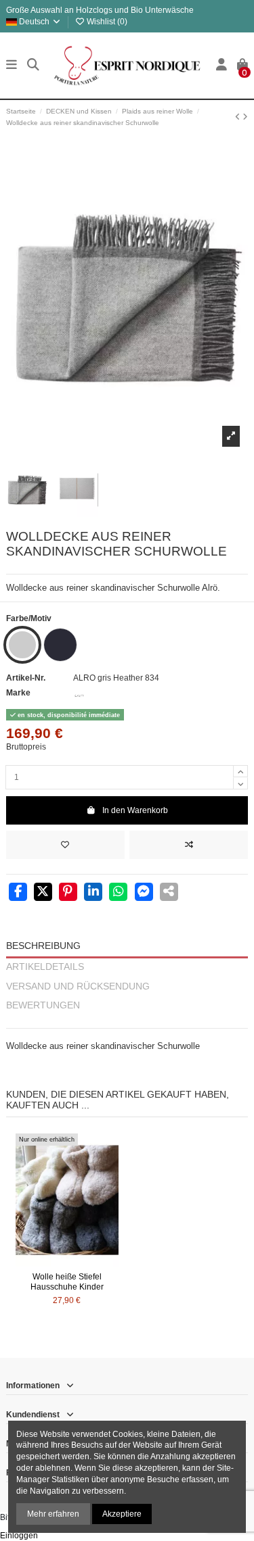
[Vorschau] (83, 1262)
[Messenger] (144, 893)
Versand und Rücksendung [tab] (78, 986)
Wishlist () (106, 21)
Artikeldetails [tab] (45, 967)
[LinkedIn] (93, 893)
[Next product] (245, 117)
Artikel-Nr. (25, 678)
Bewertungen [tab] (43, 1005)
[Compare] (66, 1262)
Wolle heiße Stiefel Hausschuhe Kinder (67, 1281)
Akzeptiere (122, 1514)
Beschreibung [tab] (43, 946)
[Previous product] (238, 117)
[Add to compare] (188, 845)
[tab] (127, 1022)
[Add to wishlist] (65, 845)
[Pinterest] (68, 893)
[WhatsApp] (118, 893)
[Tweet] (43, 893)
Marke (18, 693)
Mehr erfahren (53, 1514)
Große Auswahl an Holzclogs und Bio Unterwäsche (100, 10)
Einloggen (19, 1535)
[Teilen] (18, 893)
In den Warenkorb (135, 810)
